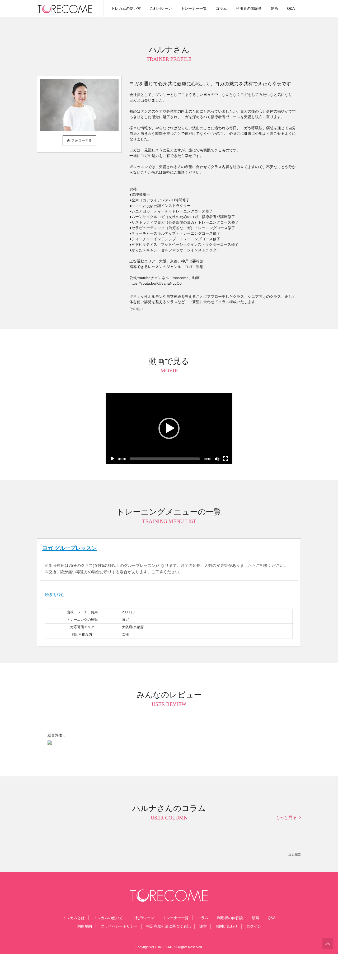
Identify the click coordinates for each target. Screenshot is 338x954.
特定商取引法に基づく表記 (168, 926)
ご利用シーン (161, 8)
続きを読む (55, 594)
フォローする (81, 140)
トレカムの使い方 (126, 8)
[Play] (112, 458)
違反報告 (294, 854)
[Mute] (217, 458)
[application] (169, 428)
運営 (203, 926)
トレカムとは (74, 918)
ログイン (253, 926)
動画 (274, 8)
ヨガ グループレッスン (69, 548)
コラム (221, 8)
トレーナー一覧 (194, 8)
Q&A (291, 8)
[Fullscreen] (225, 458)
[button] (169, 428)
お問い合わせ (226, 926)
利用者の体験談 (249, 8)
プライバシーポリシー (119, 926)
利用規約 (84, 926)
